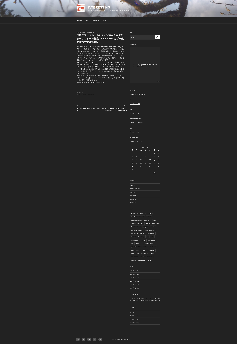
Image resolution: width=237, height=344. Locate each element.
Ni (141, 243)
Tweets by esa (134, 113)
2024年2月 (133, 270)
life (147, 237)
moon (143, 240)
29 (154, 166)
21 (150, 163)
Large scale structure (137, 233)
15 (154, 160)
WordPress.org (134, 322)
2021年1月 (133, 288)
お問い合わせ (95, 20)
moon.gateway (151, 240)
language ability (149, 230)
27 (145, 166)
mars (152, 237)
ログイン (132, 312)
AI (145, 213)
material (132, 195)
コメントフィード (135, 319)
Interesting (99, 7)
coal (154, 220)
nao (132, 243)
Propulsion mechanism (149, 246)
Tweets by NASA (135, 104)
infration (153, 227)
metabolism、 (135, 240)
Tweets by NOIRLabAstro (137, 94)
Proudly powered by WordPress (121, 339)
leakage (133, 237)
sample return (135, 250)
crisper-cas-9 (135, 223)
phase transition (136, 246)
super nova (134, 256)
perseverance (149, 243)
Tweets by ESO (134, 132)
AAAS (133, 213)
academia (140, 213)
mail (104, 20)
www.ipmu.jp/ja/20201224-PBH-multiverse (91, 82)
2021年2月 (133, 284)
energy (148, 223)
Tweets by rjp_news (136, 141)
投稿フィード (134, 316)
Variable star (141, 260)
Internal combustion (137, 230)
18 (136, 163)
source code (144, 253)
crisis (131, 185)
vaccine (133, 260)
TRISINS (79, 20)
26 (141, 166)
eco (142, 223)
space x (153, 253)
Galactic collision (136, 227)
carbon (149, 217)
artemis (151, 213)
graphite (145, 227)
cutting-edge (134, 188)
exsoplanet (155, 223)
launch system (150, 233)
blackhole (82, 94)
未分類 (132, 202)
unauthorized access (146, 256)
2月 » (154, 172)
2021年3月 (133, 281)
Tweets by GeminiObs (136, 122)
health (132, 192)
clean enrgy (147, 220)
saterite (144, 250)
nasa (137, 243)
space (81, 92)
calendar (141, 217)
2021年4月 (133, 277)
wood (149, 260)
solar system (135, 253)
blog (86, 20)
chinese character (136, 220)
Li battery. (141, 237)
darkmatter (90, 94)
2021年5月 (133, 274)
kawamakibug (90, 32)
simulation (152, 250)
